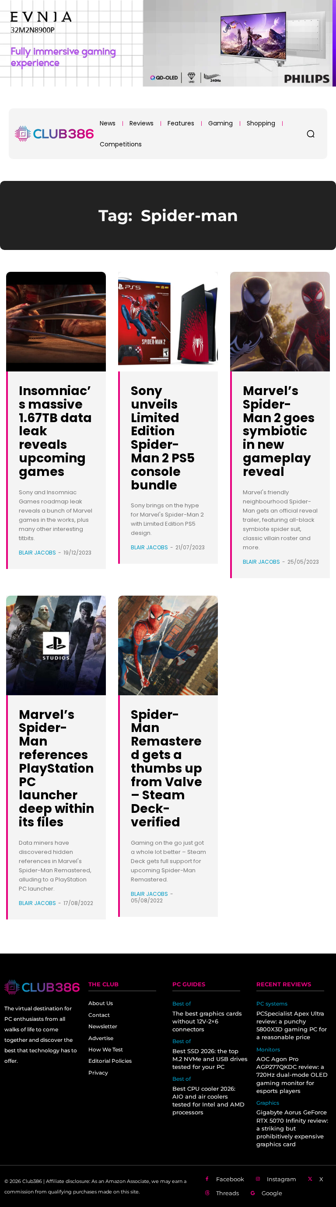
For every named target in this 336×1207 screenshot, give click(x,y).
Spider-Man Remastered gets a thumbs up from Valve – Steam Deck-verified (166, 768)
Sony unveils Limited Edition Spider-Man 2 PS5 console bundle (163, 438)
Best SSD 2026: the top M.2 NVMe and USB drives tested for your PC (210, 1058)
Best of (181, 1004)
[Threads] (207, 1193)
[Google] (253, 1193)
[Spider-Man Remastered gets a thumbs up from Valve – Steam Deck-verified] (168, 645)
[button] (310, 133)
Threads (227, 1193)
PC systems (271, 1004)
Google (272, 1193)
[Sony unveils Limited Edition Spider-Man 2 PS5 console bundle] (168, 321)
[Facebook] (207, 1179)
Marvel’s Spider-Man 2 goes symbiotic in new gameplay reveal (279, 431)
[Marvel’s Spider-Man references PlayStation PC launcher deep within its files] (56, 645)
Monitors (268, 1050)
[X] (310, 1179)
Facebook (230, 1179)
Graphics (267, 1103)
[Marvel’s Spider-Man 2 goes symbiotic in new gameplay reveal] (280, 321)
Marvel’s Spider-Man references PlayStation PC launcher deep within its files (56, 768)
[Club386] (54, 134)
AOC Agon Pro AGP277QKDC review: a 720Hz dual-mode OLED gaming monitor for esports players (292, 1074)
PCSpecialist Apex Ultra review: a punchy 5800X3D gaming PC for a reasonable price (291, 1025)
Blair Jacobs (37, 552)
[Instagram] (258, 1179)
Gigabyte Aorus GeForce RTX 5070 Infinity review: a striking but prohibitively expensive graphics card (292, 1128)
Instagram (281, 1179)
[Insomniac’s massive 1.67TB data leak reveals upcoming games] (56, 321)
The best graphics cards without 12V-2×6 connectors (207, 1021)
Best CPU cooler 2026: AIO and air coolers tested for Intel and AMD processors (208, 1100)
